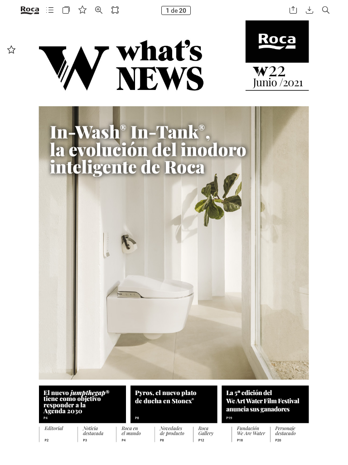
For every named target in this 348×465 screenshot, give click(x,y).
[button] (50, 10)
